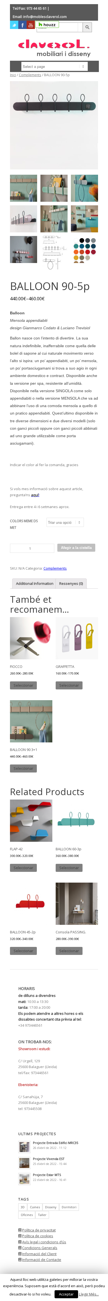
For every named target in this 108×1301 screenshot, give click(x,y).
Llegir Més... (89, 1294)
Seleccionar (23, 685)
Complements (30, 75)
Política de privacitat (39, 1230)
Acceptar (66, 1294)
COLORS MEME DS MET (24, 524)
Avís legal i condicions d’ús (44, 1241)
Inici (13, 75)
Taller (42, 1215)
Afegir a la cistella (76, 548)
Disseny (50, 1207)
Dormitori (69, 1207)
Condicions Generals (39, 1247)
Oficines (27, 1215)
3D (23, 1207)
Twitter (14, 25)
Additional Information (34, 583)
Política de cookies (37, 1235)
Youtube (31, 25)
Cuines (35, 1207)
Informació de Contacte (41, 1259)
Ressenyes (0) (71, 583)
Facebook (22, 25)
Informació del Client (39, 1253)
